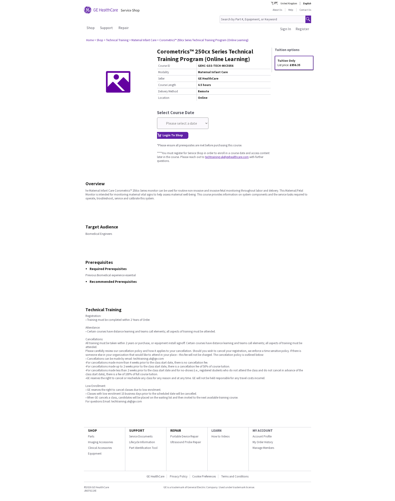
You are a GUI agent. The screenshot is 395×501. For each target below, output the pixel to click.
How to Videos (220, 436)
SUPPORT (136, 430)
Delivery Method (168, 91)
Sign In (285, 29)
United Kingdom (288, 3)
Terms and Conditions (234, 476)
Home (90, 40)
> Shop (98, 40)
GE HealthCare (155, 476)
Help (290, 9)
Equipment (94, 453)
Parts (91, 436)
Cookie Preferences (204, 476)
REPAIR (175, 430)
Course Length (167, 85)
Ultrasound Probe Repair (185, 442)
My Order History (263, 442)
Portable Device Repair (184, 436)
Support (106, 27)
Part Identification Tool (143, 448)
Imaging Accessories (100, 442)
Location (163, 98)
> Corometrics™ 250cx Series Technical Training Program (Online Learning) (202, 40)
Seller (161, 78)
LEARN (216, 430)
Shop (91, 27)
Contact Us (305, 9)
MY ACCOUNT (263, 430)
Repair (123, 27)
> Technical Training (116, 40)
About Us (277, 9)
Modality (163, 72)
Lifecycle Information (142, 442)
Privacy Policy (178, 476)
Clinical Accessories (100, 448)
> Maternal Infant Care (142, 40)
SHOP (92, 430)
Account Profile (262, 436)
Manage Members (263, 448)
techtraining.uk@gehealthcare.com (227, 157)
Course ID (164, 66)
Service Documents (140, 436)
